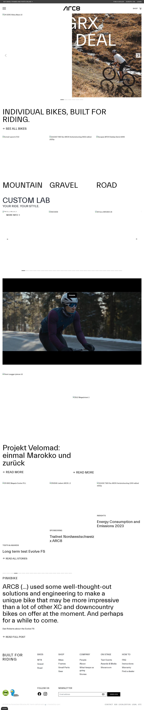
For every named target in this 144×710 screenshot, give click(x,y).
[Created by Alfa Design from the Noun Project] (140, 8)
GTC (139, 691)
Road (39, 654)
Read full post (15, 623)
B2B (115, 691)
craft (36, 691)
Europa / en (130, 2)
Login (139, 2)
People (83, 646)
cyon (58, 691)
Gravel (40, 650)
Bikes (40, 641)
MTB (39, 646)
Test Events (106, 646)
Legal (134, 691)
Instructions (127, 650)
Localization (125, 691)
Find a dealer (118, 2)
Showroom (106, 654)
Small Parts (64, 654)
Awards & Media (108, 650)
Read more (14, 472)
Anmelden (114, 681)
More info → (13, 215)
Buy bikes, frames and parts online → (18, 2)
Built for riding (13, 643)
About (82, 650)
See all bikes (16, 128)
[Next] (138, 55)
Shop (135, 8)
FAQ (124, 646)
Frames (62, 650)
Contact (109, 691)
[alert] (4, 708)
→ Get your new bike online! (35, 93)
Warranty (126, 654)
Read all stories (16, 558)
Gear (60, 658)
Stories (83, 661)
